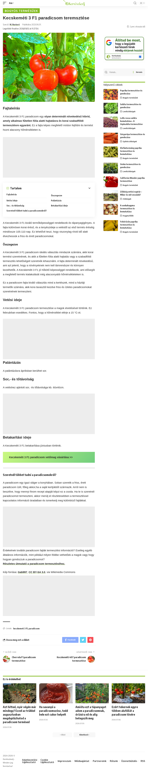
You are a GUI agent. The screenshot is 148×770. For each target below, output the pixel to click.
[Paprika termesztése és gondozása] (110, 94)
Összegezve (56, 195)
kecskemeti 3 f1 (20, 628)
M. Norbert (15, 24)
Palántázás (56, 200)
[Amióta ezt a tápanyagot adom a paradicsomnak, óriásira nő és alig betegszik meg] (92, 693)
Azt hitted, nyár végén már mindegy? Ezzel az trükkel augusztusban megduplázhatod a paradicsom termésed (19, 714)
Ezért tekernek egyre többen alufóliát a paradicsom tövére (125, 710)
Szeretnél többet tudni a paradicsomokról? (27, 210)
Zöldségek (127, 199)
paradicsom (34, 628)
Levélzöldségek (129, 111)
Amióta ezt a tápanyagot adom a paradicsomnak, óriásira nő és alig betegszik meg (90, 712)
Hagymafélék (128, 215)
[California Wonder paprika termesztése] (110, 181)
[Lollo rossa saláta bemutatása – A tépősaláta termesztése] (110, 122)
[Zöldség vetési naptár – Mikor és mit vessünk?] (110, 195)
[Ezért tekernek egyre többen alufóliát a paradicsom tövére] (128, 693)
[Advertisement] (49, 157)
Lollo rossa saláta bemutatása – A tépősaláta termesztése (131, 121)
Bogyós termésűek (21, 11)
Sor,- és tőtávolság (15, 205)
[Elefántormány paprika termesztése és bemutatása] (110, 151)
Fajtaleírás (12, 194)
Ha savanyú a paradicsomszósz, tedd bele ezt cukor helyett (53, 710)
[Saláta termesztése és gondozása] (110, 108)
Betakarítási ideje (59, 205)
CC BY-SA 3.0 (37, 572)
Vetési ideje (12, 200)
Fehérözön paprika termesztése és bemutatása (129, 224)
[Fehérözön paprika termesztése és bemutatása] (110, 225)
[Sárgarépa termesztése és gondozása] (110, 138)
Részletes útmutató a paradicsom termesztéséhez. (34, 563)
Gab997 (22, 572)
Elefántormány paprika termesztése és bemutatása (131, 151)
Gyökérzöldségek (130, 141)
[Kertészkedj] (74, 3)
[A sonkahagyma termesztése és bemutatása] (110, 209)
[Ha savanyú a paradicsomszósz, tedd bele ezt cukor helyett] (56, 693)
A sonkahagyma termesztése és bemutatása (127, 208)
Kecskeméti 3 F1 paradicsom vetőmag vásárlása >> (41, 457)
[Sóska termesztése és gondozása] (110, 168)
